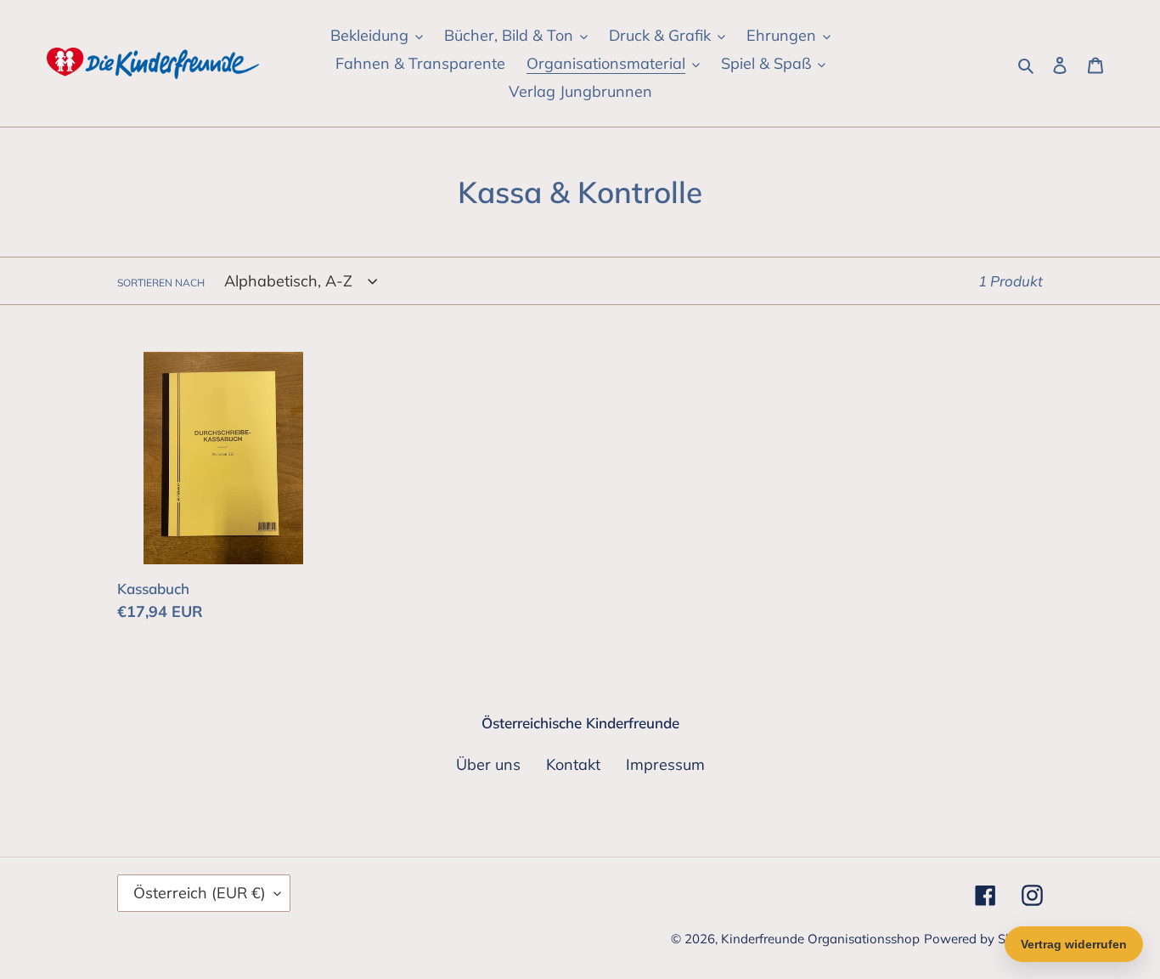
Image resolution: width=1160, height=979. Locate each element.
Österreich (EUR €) (199, 893)
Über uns (488, 764)
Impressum (665, 764)
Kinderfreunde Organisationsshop (820, 939)
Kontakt (573, 764)
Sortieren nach (161, 282)
